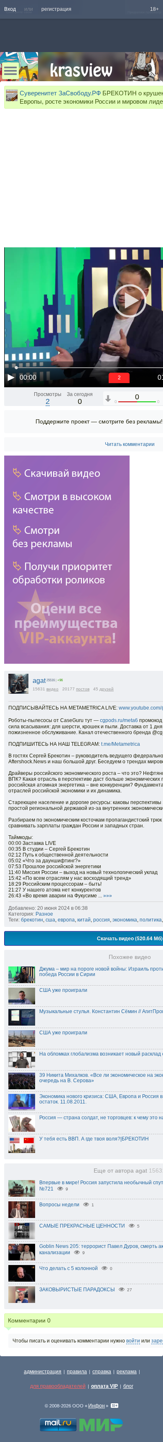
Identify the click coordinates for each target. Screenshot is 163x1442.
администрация (42, 1372)
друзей (106, 689)
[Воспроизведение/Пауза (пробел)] (11, 377)
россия (101, 920)
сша (50, 920)
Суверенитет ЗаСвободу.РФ (60, 93)
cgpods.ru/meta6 (119, 720)
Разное (44, 914)
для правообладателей (58, 1386)
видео (52, 689)
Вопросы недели (59, 1205)
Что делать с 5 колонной (68, 1268)
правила (77, 1372)
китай (84, 920)
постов (82, 689)
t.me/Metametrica (120, 744)
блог (128, 1386)
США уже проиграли (63, 990)
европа (66, 920)
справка (101, 1372)
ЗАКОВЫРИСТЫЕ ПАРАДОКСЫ (77, 1290)
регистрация (56, 9)
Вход (10, 9)
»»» (107, 896)
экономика (124, 920)
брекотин (32, 920)
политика (151, 920)
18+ (154, 9)
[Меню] (10, 70)
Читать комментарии (130, 444)
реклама (127, 1372)
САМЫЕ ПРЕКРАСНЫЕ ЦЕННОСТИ (82, 1226)
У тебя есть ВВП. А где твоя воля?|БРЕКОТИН (94, 1139)
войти (133, 1341)
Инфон (96, 1406)
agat (39, 680)
